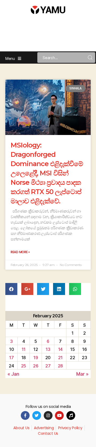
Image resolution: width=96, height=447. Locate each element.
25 (23, 365)
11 (24, 349)
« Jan (13, 374)
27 (47, 365)
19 (35, 357)
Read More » (20, 252)
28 (60, 365)
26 (35, 365)
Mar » (82, 374)
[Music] (70, 415)
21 (60, 357)
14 (60, 349)
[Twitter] (36, 415)
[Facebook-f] (25, 415)
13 (48, 349)
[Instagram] (48, 415)
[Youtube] (59, 415)
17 (11, 357)
